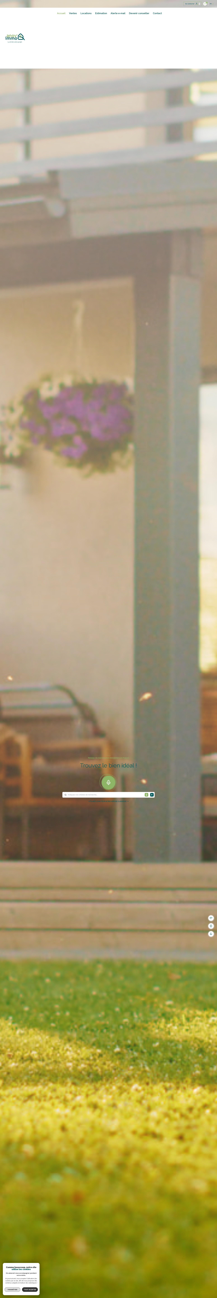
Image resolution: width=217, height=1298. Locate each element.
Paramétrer (12, 1290)
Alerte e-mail (118, 13)
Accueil (61, 13)
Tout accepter (30, 1290)
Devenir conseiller (139, 13)
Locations (86, 13)
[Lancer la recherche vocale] (108, 782)
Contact (157, 13)
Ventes (73, 13)
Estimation (101, 13)
